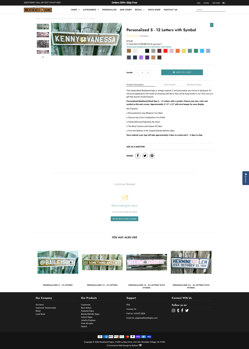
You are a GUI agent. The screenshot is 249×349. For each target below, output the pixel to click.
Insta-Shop (154, 9)
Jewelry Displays (88, 320)
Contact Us (170, 9)
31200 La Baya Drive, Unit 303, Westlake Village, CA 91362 (140, 342)
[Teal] (202, 53)
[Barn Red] (159, 53)
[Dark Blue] (135, 59)
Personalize (109, 9)
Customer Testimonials (46, 308)
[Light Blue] (208, 53)
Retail (138, 9)
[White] (141, 53)
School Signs (86, 317)
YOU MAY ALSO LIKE (124, 237)
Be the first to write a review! (124, 219)
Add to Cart (183, 72)
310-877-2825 (139, 313)
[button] (169, 44)
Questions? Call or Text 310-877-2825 (42, 2)
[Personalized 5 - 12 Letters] (57, 262)
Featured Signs (87, 311)
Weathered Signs (194, 84)
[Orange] (177, 53)
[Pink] (171, 53)
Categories (89, 9)
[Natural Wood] (128, 53)
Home (38, 19)
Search (84, 326)
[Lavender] (141, 59)
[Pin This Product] (151, 156)
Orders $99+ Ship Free (124, 2)
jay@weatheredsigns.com (146, 318)
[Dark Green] (195, 53)
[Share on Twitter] (145, 156)
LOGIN (206, 3)
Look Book (40, 314)
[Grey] (153, 53)
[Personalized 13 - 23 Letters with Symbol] (146, 262)
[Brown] (159, 59)
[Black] (147, 53)
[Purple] (147, 59)
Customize (85, 305)
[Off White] (135, 53)
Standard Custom (50, 19)
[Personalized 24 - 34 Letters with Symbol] (191, 262)
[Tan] (153, 59)
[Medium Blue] (128, 59)
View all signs (87, 323)
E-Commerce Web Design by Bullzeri (123, 345)
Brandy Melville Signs (90, 314)
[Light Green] (189, 53)
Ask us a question (135, 147)
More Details (169, 84)
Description (135, 84)
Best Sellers (86, 308)
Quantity (129, 73)
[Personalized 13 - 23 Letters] (102, 262)
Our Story (126, 9)
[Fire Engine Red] (165, 53)
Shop (74, 9)
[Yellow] (183, 53)
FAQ (198, 3)
